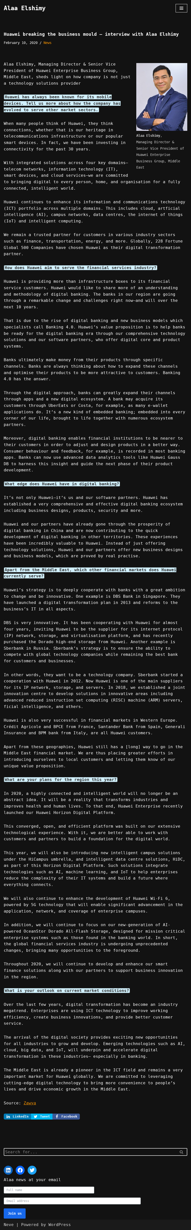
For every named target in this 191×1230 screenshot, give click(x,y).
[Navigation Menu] (181, 8)
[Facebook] (20, 1170)
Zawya (30, 1103)
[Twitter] (32, 1170)
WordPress (59, 1224)
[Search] (181, 1152)
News (47, 43)
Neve (9, 1224)
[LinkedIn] (8, 1170)
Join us (15, 1213)
